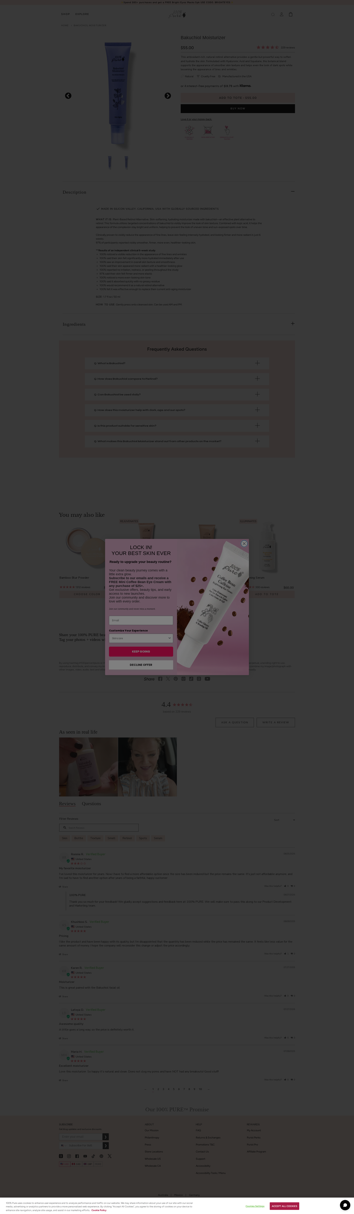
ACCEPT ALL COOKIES (284, 1206)
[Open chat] (345, 1205)
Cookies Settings (255, 1206)
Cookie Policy (98, 1210)
